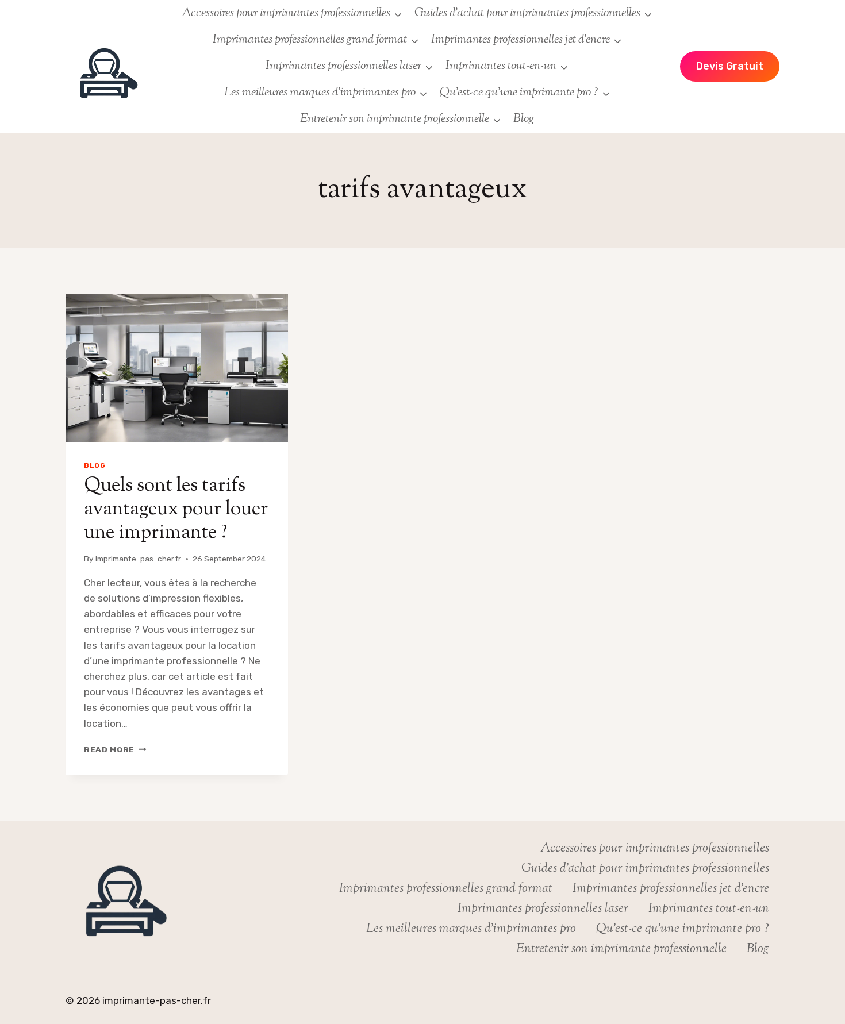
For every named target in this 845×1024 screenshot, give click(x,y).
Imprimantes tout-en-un (708, 909)
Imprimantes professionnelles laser (543, 909)
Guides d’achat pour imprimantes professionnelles (645, 869)
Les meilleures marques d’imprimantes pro (471, 929)
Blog (523, 119)
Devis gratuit (729, 66)
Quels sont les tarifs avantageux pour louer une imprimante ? (176, 509)
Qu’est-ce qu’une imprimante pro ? (682, 929)
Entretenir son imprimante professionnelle (621, 949)
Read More (115, 749)
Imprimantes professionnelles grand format (445, 889)
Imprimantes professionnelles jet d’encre (671, 889)
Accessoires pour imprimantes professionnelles (654, 849)
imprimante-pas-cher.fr (138, 558)
